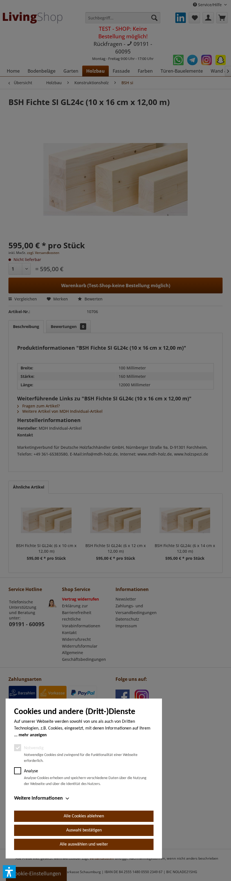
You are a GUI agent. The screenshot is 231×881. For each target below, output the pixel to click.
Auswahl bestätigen (84, 830)
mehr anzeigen (33, 735)
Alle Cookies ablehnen (84, 816)
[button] (9, 871)
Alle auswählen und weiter (84, 844)
